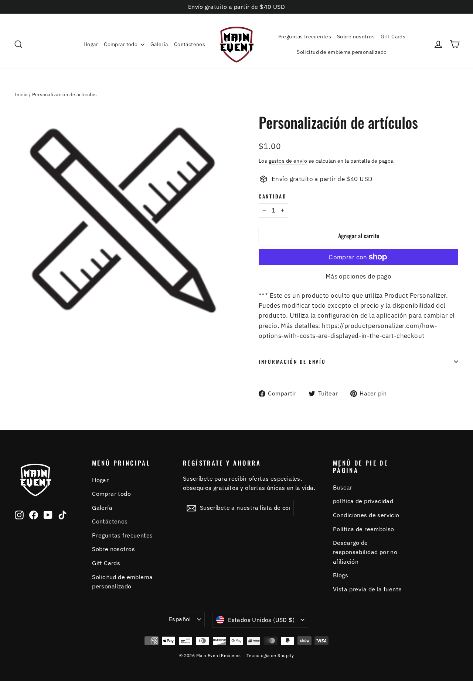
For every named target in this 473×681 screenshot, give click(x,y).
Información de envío (292, 361)
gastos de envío (288, 160)
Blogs (340, 575)
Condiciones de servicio (366, 515)
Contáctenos (189, 44)
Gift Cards (393, 36)
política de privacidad (363, 501)
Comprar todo (121, 44)
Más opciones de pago (359, 276)
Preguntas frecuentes (304, 36)
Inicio (21, 94)
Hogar (91, 44)
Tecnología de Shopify (270, 655)
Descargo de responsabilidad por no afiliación (365, 552)
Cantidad (273, 196)
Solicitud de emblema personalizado (342, 52)
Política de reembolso (363, 529)
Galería (159, 44)
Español (180, 619)
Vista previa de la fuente (367, 589)
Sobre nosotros (356, 36)
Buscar (343, 487)
